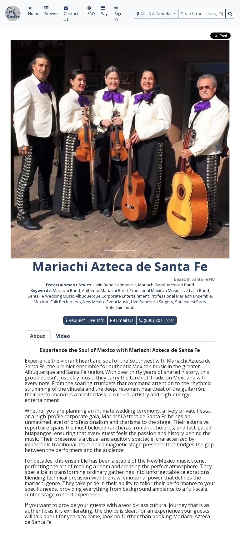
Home (33, 13)
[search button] (230, 13)
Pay (104, 13)
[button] (22, 149)
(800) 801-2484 (158, 320)
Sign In (118, 16)
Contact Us (71, 16)
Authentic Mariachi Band (105, 290)
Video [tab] (63, 336)
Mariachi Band (66, 290)
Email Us (124, 320)
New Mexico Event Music (106, 301)
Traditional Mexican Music (154, 290)
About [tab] (37, 336)
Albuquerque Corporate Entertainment (112, 296)
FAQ (91, 13)
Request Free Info (86, 320)
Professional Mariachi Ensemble (181, 296)
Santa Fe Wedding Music (51, 296)
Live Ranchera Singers (152, 301)
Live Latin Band (195, 290)
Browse (51, 13)
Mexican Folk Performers (57, 301)
